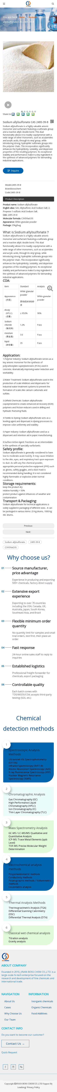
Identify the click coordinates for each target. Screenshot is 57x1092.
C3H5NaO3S (11, 547)
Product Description (14, 199)
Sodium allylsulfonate (15, 542)
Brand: (8, 188)
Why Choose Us (13, 1013)
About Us (9, 1001)
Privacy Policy (33, 1087)
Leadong (21, 1087)
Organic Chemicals (41, 1007)
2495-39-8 (35, 542)
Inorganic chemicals (42, 1001)
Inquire (15, 170)
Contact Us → (15, 1044)
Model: (8, 184)
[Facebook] (5, 1066)
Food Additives (39, 1013)
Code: (8, 192)
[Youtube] (13, 1066)
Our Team (9, 1019)
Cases (7, 1007)
